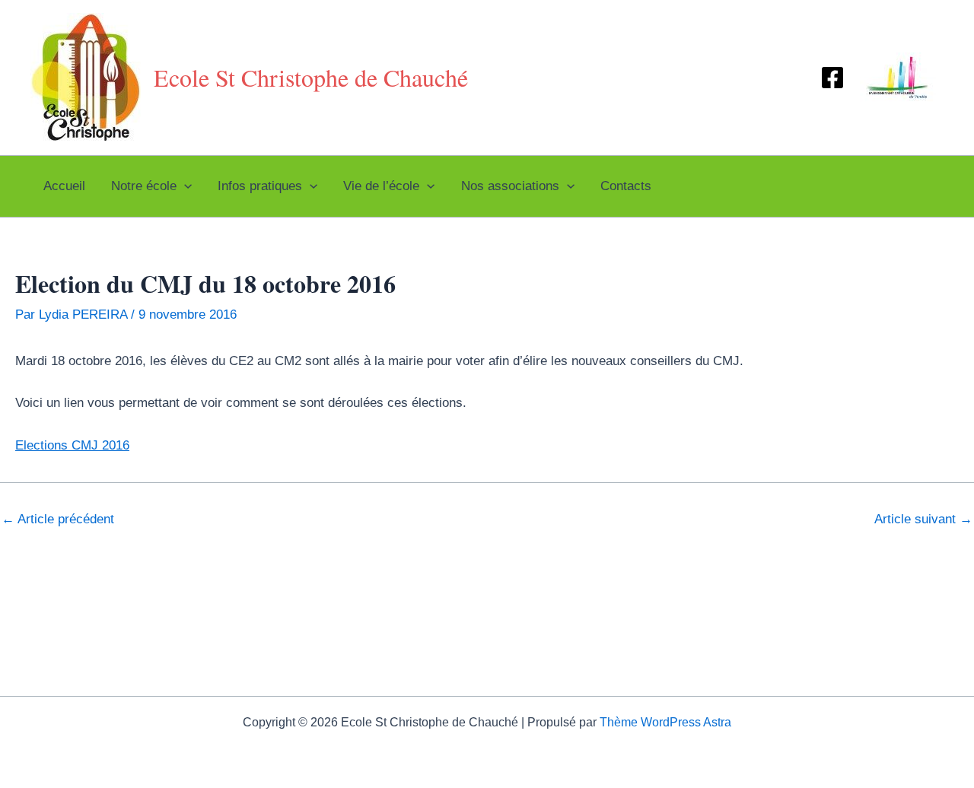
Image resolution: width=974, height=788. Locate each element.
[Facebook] (832, 77)
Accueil (64, 186)
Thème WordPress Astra (665, 722)
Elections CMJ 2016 (72, 445)
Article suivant (923, 519)
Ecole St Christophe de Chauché (311, 77)
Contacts (625, 186)
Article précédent (58, 519)
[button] (184, 186)
